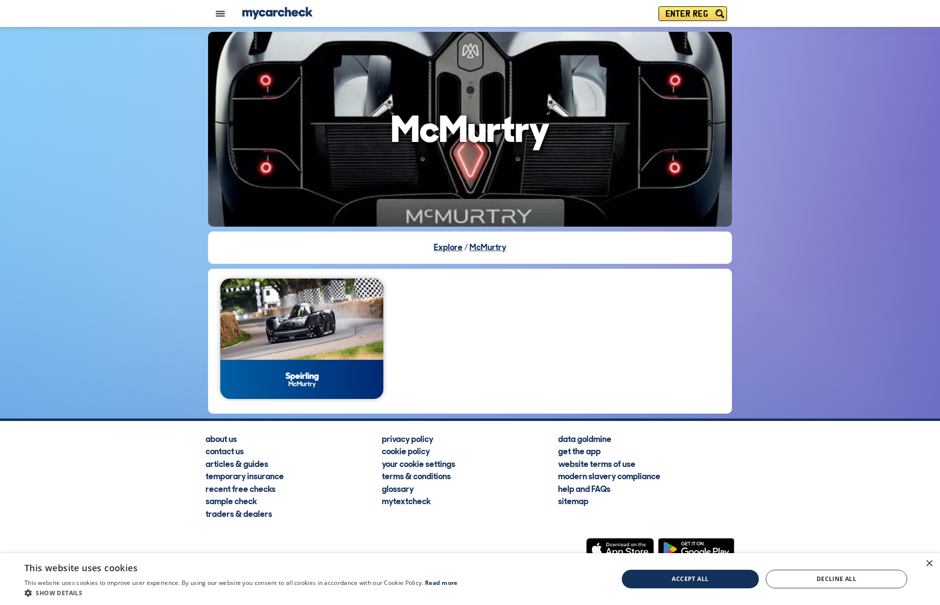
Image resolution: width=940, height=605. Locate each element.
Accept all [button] (690, 579)
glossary (398, 488)
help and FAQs (584, 488)
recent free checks (241, 488)
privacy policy (407, 438)
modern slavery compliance (609, 476)
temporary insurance (245, 476)
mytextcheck (406, 501)
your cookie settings (418, 463)
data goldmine (584, 438)
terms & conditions (416, 476)
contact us (225, 451)
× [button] (929, 563)
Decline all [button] (836, 579)
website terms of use (596, 463)
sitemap (573, 501)
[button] (241, 593)
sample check (231, 501)
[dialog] (470, 579)
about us (221, 438)
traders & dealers (239, 513)
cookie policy (406, 451)
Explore (448, 247)
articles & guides (237, 463)
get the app (579, 451)
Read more (441, 583)
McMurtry (488, 247)
